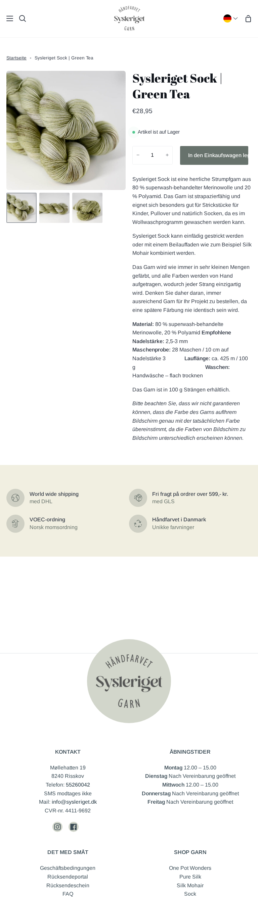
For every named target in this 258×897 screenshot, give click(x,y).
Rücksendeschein (67, 885)
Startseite (16, 57)
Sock (190, 894)
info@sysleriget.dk (74, 802)
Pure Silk (190, 877)
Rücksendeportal (67, 877)
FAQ (67, 894)
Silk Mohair (190, 885)
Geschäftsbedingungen (67, 868)
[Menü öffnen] (7, 18)
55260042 (78, 785)
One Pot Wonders (190, 868)
